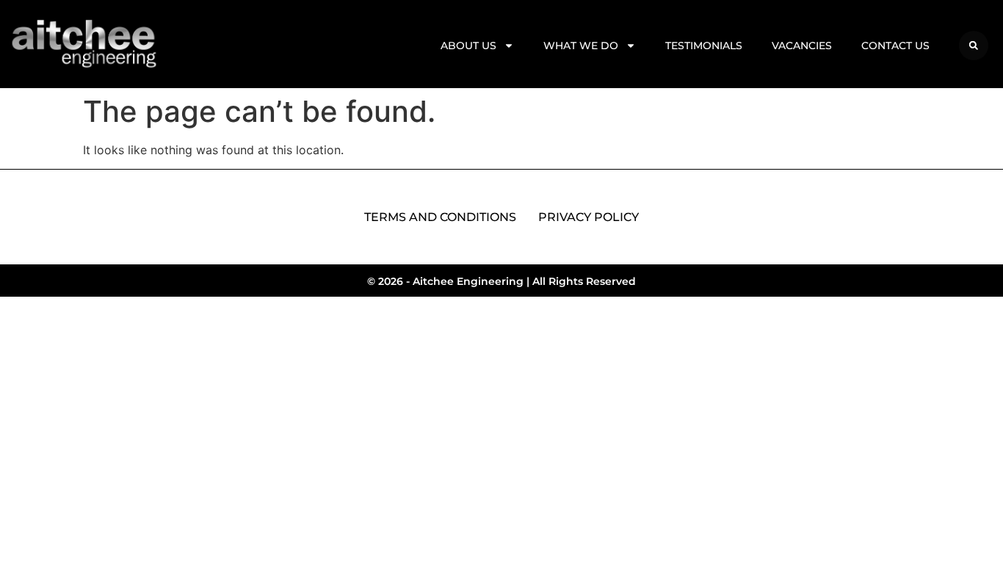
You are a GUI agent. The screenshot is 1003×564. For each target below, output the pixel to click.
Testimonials (703, 45)
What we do (580, 45)
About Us (468, 45)
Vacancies (802, 45)
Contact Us (895, 45)
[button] (973, 45)
